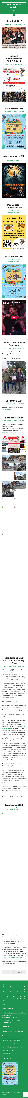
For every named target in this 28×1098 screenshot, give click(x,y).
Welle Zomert (15, 1050)
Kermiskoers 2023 (14, 417)
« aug (3, 1004)
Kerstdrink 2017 (14, 21)
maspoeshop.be (6, 409)
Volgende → (19, 972)
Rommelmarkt (6, 1050)
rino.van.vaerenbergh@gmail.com (13, 957)
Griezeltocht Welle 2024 (14, 156)
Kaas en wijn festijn (7, 1044)
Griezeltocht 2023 (14, 400)
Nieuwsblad (16, 702)
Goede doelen (20, 348)
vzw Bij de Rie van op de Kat (14, 5)
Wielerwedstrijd (6, 1053)
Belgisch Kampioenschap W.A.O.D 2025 (14, 58)
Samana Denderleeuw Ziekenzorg (14, 344)
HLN (21, 797)
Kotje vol (5, 1047)
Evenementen (21, 24)
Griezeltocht (17, 1040)
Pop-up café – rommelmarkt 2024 (14, 206)
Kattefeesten (17, 1044)
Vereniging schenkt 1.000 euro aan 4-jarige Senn (14, 660)
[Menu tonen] (14, 15)
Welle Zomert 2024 (14, 256)
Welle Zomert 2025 (14, 108)
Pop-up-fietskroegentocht (15, 1047)
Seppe (15, 24)
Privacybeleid (5, 1094)
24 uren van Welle (7, 1040)
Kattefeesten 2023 (14, 804)
